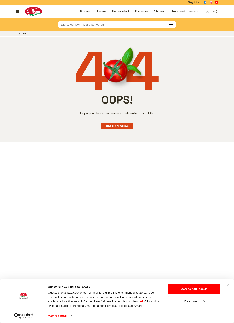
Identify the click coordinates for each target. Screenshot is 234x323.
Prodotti (85, 11)
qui (141, 301)
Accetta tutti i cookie (194, 288)
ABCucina (159, 11)
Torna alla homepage (117, 125)
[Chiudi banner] (228, 285)
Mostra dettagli (57, 315)
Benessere (141, 11)
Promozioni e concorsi (185, 11)
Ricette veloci (120, 11)
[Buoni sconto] (214, 11)
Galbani (19, 33)
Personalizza (192, 300)
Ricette (101, 11)
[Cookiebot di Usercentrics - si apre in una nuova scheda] (24, 316)
